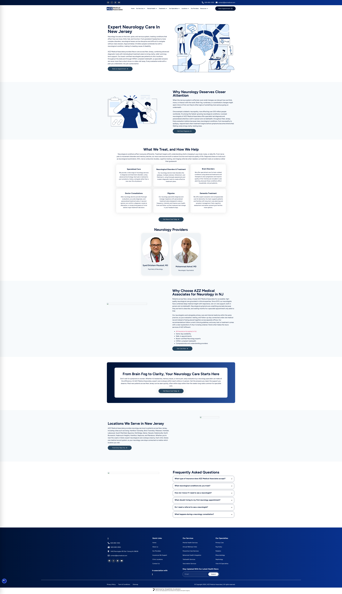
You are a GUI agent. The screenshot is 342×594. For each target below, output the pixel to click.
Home (132, 8)
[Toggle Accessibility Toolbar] (4, 581)
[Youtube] (119, 2)
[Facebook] (108, 2)
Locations (184, 8)
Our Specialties (173, 8)
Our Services (140, 8)
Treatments (162, 8)
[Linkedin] (115, 2)
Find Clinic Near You (118, 448)
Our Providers (195, 8)
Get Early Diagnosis (183, 131)
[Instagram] (112, 2)
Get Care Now (181, 348)
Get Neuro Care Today (170, 219)
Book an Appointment (119, 69)
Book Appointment (224, 8)
